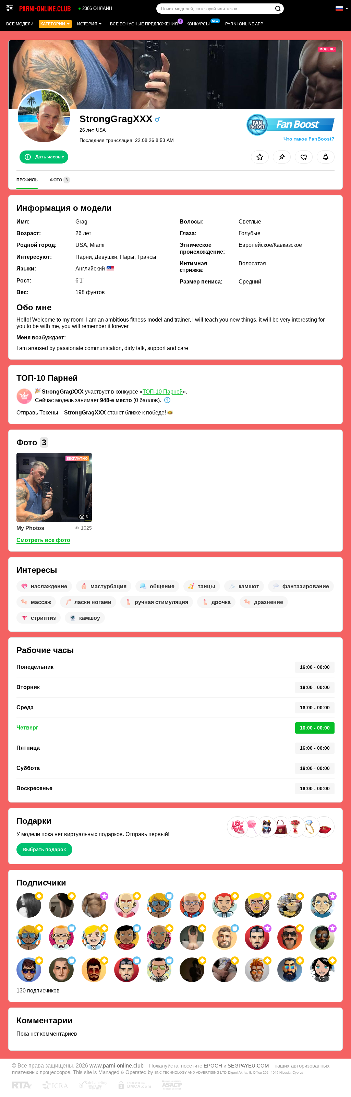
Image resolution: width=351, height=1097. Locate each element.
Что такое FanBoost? (309, 139)
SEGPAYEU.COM (248, 1066)
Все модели (20, 24)
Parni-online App (244, 24)
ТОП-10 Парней (163, 392)
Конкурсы (198, 24)
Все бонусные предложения (144, 24)
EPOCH (213, 1066)
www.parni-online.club (116, 1065)
